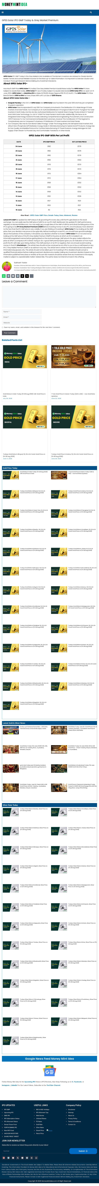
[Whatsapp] (4, 276)
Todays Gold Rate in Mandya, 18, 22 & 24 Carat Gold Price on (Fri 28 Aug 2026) (81, 684)
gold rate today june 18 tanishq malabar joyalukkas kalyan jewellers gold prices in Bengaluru (33, 767)
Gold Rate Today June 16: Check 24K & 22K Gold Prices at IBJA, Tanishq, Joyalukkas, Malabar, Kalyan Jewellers (33, 786)
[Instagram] (31, 276)
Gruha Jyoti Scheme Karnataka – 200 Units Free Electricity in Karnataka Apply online (33, 727)
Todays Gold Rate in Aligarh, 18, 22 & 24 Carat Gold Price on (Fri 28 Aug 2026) (32, 588)
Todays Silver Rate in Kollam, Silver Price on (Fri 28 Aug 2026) (82, 924)
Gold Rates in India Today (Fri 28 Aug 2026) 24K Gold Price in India (34, 472)
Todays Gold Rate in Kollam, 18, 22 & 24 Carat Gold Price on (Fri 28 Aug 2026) (80, 645)
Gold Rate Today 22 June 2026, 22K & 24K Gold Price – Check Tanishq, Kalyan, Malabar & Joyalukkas (82, 747)
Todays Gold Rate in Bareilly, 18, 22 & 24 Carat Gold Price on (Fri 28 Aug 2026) (32, 530)
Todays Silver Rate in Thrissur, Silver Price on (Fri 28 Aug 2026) (34, 1019)
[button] (2, 12)
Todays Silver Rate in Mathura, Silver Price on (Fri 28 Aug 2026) (34, 828)
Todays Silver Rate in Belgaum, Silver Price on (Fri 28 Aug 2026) (82, 1019)
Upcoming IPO (29, 1082)
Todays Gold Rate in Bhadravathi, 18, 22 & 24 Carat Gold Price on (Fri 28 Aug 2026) (34, 684)
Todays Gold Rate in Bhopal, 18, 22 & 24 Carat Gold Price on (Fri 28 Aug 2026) (32, 492)
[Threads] (22, 276)
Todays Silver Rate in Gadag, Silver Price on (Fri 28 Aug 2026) (82, 981)
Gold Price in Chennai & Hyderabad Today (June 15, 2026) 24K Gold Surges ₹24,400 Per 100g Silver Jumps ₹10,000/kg (82, 786)
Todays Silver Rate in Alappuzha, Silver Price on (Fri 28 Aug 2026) (34, 924)
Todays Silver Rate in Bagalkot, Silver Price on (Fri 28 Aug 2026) (34, 981)
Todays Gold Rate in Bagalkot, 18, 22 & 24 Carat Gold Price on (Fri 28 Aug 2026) (33, 703)
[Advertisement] (49, 1158)
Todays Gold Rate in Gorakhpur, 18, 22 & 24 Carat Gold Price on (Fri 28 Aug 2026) (82, 530)
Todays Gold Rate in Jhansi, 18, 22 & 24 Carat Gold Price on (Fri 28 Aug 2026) (80, 549)
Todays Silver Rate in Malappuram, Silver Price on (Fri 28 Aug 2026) (81, 886)
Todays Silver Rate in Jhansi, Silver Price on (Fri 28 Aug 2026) (81, 828)
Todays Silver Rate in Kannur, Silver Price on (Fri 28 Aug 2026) (81, 867)
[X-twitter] (27, 276)
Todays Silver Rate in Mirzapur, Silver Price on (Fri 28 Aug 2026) (34, 848)
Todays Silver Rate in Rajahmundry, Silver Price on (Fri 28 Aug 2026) (33, 1038)
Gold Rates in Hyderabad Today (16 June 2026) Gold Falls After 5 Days (81, 766)
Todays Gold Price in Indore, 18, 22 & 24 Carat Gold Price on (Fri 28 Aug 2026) (80, 492)
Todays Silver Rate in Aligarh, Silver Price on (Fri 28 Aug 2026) (33, 867)
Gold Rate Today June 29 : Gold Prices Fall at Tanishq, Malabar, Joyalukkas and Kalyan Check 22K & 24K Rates (82, 728)
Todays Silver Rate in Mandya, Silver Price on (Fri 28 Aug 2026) (82, 962)
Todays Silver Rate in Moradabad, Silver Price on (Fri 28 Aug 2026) (82, 848)
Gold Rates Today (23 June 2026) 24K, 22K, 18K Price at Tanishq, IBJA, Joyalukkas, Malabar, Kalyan (33, 747)
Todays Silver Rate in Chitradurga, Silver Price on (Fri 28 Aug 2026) (32, 1000)
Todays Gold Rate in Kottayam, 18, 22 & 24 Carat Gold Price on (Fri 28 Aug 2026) (81, 626)
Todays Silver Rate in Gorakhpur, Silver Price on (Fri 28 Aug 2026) (82, 809)
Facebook (78, 1082)
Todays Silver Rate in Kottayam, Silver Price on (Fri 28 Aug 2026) (82, 905)
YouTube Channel (53, 1085)
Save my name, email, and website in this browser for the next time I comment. (32, 327)
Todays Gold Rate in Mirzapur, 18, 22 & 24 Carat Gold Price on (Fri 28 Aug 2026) (33, 568)
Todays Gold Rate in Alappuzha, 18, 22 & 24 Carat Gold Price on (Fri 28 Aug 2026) (33, 645)
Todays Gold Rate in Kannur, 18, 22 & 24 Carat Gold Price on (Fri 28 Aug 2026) (80, 588)
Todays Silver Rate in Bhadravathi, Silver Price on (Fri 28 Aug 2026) (34, 962)
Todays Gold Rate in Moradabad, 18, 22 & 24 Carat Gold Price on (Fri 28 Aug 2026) (82, 568)
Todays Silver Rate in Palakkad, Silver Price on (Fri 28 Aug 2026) (33, 905)
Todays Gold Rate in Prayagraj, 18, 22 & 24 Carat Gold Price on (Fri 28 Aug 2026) (81, 511)
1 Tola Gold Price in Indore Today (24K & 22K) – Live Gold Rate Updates (81, 472)
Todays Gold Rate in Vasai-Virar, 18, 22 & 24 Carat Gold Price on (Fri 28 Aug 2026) (34, 511)
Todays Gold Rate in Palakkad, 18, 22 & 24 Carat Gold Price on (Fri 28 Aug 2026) (33, 626)
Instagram (5, 1085)
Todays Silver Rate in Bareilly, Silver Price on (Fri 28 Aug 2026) (33, 809)
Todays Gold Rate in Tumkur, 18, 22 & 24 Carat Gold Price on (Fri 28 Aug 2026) (32, 664)
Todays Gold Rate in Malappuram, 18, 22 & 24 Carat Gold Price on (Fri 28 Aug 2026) (81, 607)
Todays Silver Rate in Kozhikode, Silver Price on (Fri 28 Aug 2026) (33, 886)
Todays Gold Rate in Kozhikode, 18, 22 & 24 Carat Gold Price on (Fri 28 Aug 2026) (33, 607)
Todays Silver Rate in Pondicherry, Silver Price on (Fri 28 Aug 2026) (82, 1000)
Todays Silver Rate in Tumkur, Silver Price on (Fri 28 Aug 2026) (33, 943)
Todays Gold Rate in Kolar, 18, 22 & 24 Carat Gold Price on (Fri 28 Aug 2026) (82, 664)
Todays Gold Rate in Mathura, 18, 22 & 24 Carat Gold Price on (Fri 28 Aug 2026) (33, 549)
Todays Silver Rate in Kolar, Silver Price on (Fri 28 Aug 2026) (82, 943)
